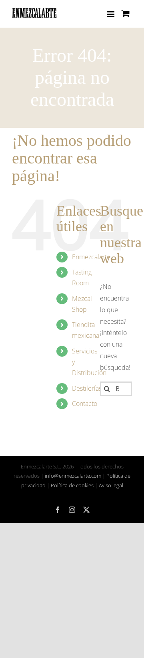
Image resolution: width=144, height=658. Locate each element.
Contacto (84, 403)
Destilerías (87, 388)
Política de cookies (72, 485)
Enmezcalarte (91, 256)
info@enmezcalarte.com (73, 475)
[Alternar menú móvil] (111, 14)
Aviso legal (111, 485)
